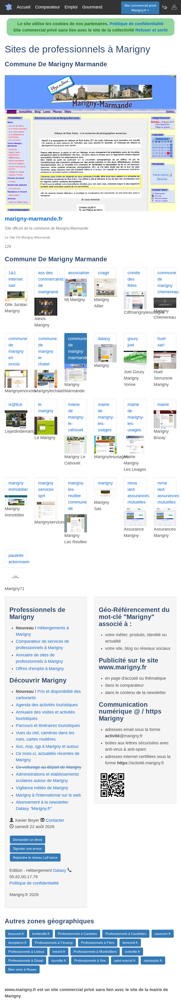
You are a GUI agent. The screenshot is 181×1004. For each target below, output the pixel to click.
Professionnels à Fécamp (54, 942)
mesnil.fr (59, 951)
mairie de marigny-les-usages (106, 417)
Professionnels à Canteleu (77, 934)
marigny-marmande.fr (33, 219)
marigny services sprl (46, 489)
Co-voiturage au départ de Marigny (48, 767)
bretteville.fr (41, 934)
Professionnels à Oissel (25, 960)
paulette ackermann (17, 558)
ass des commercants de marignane (47, 282)
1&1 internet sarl (15, 279)
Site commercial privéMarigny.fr (140, 8)
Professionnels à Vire (90, 960)
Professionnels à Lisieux (26, 951)
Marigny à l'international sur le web (48, 795)
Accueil (23, 7)
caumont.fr (163, 934)
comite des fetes (134, 279)
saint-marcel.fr (125, 960)
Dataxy (59, 870)
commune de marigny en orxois (17, 351)
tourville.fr (58, 960)
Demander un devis (27, 839)
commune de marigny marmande (77, 348)
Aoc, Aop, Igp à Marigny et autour (47, 746)
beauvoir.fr (16, 934)
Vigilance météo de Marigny (42, 788)
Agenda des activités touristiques (47, 704)
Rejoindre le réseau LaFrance (35, 857)
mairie (163, 404)
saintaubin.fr (153, 960)
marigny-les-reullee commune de (77, 496)
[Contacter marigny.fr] (174, 7)
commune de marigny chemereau (166, 282)
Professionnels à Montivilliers (95, 951)
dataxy (104, 338)
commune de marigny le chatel (47, 351)
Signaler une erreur (27, 848)
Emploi (71, 7)
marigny (105, 483)
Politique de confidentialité (137, 23)
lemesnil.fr (130, 942)
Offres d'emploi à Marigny (40, 668)
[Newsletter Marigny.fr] (164, 7)
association (77, 272)
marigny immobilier (17, 486)
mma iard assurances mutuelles (137, 492)
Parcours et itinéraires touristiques (48, 725)
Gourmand (92, 7)
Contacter (55, 820)
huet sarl (161, 341)
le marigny (45, 407)
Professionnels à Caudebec (125, 934)
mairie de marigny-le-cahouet (76, 417)
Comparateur (47, 7)
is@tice (15, 404)
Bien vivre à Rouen (22, 969)
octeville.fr (132, 951)
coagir (103, 272)
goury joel (133, 341)
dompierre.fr (17, 942)
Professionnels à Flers (97, 942)
